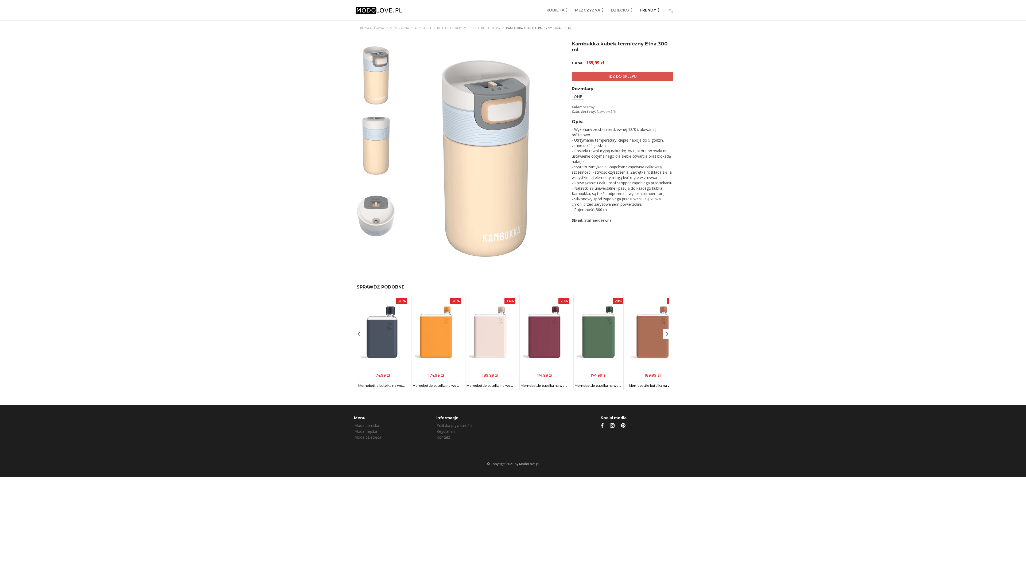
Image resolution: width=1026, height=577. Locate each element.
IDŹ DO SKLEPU (623, 76)
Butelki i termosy (451, 28)
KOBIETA (555, 10)
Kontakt (443, 437)
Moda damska (366, 425)
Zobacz (382, 375)
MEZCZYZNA (587, 10)
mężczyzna (399, 28)
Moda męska (365, 431)
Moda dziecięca (367, 437)
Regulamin (446, 431)
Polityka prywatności (454, 425)
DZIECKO (620, 10)
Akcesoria (423, 28)
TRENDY (647, 10)
